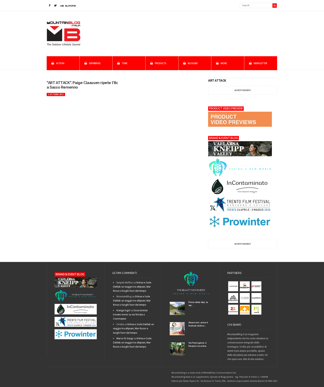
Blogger (193, 63)
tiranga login (123, 310)
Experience (95, 63)
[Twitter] (55, 5)
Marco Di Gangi (124, 338)
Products (160, 63)
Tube (124, 63)
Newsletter (260, 63)
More (224, 63)
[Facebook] (49, 5)
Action (60, 63)
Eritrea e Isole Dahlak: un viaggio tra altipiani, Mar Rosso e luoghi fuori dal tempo (132, 286)
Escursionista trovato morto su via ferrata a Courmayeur (130, 314)
